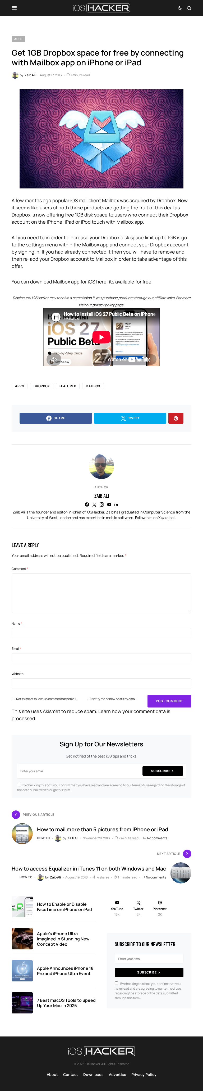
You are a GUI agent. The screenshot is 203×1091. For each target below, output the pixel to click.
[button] (14, 8)
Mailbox (93, 386)
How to (43, 838)
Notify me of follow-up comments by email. (46, 699)
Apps (18, 39)
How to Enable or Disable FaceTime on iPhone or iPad (64, 906)
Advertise (117, 1074)
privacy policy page (108, 305)
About (52, 1074)
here (101, 281)
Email (16, 648)
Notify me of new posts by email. (114, 699)
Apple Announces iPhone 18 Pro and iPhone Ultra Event (65, 970)
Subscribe (160, 771)
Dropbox (42, 386)
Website (18, 673)
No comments (157, 838)
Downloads (93, 1074)
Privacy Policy (143, 1074)
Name (17, 623)
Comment (20, 568)
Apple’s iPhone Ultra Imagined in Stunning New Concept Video (63, 939)
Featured (67, 386)
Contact (70, 1074)
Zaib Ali (101, 496)
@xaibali (168, 517)
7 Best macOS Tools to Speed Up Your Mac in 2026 (66, 1002)
